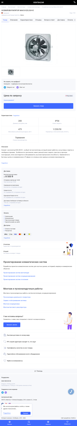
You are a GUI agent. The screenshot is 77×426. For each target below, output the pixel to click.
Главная (3, 7)
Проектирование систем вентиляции (16, 273)
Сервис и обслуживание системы (14, 300)
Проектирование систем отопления (15, 279)
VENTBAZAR (38, 2)
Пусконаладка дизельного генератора (17, 297)
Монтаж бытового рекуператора (14, 307)
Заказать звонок (12, 325)
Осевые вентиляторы (34, 7)
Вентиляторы (21, 7)
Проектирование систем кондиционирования (19, 276)
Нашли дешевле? (9, 100)
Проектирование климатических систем (25, 262)
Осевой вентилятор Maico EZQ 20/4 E (52, 7)
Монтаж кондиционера (11, 304)
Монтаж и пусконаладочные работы (23, 288)
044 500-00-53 (6, 381)
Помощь (39, 371)
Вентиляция (11, 7)
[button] (75, 20)
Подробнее (7, 205)
